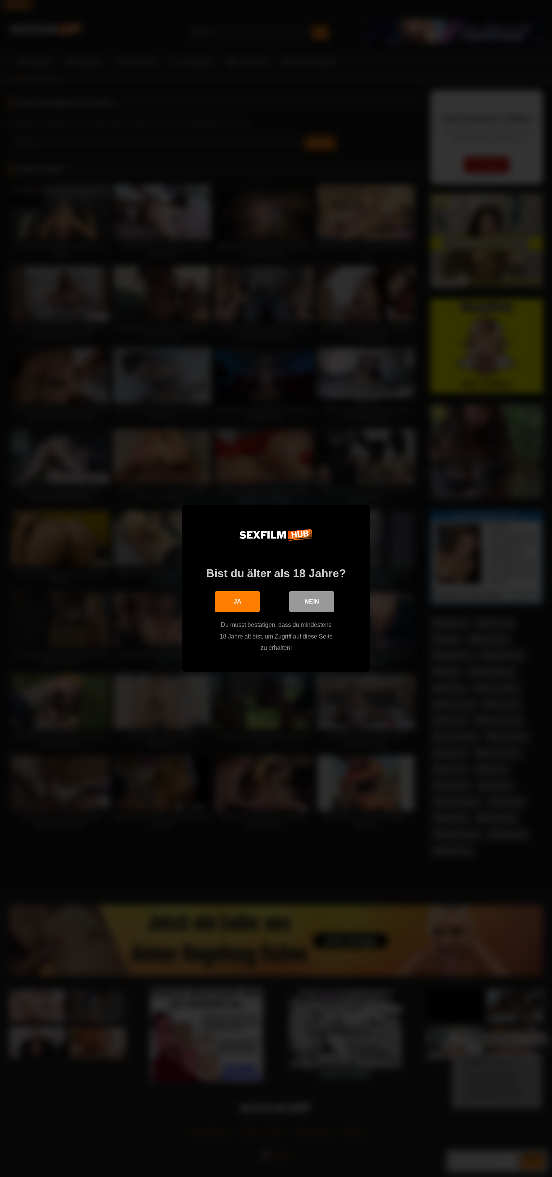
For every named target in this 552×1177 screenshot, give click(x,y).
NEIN (312, 601)
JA (237, 601)
